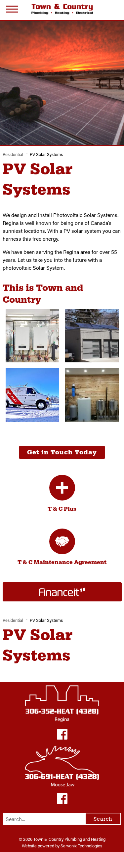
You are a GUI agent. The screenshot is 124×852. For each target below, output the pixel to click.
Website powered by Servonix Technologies (62, 846)
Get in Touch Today (62, 452)
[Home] (62, 9)
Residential (13, 154)
